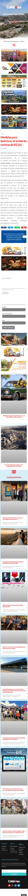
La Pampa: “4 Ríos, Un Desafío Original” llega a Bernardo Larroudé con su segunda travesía (14, 831)
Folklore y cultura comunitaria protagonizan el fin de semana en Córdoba (14, 647)
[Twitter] (18, 885)
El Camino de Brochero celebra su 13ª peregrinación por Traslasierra (14, 465)
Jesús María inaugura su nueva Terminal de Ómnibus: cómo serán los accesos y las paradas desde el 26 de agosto (14, 690)
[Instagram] (12, 885)
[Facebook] (15, 885)
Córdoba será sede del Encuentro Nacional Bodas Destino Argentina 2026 (13, 562)
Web (3, 320)
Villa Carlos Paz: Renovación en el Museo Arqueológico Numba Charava (13, 518)
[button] (14, 27)
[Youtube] (9, 885)
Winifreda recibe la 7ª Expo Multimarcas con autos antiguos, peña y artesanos (14, 416)
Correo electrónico (7, 313)
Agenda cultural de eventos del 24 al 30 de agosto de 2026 (13, 605)
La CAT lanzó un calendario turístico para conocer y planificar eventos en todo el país (13, 789)
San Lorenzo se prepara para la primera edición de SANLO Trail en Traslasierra (14, 738)
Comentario (5, 293)
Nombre (4, 307)
